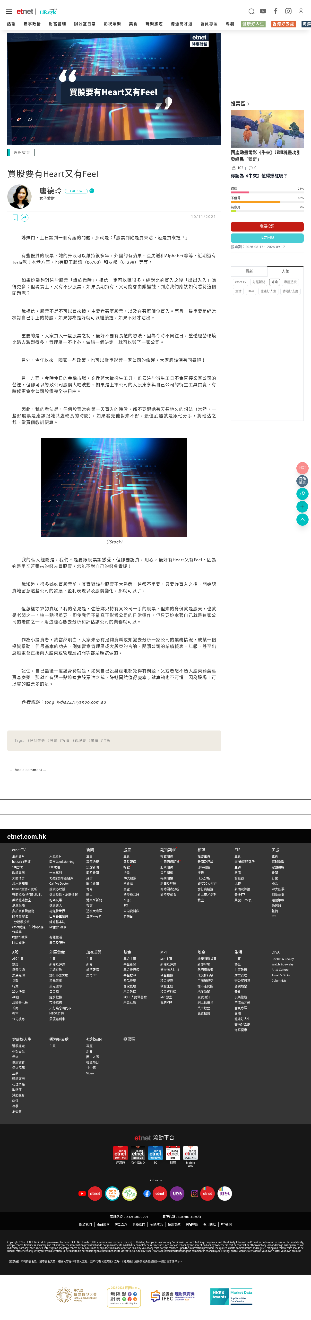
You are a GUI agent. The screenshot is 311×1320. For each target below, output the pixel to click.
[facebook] (276, 11)
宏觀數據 (278, 867)
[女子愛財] (19, 196)
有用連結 (209, 1224)
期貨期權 (168, 850)
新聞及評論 (168, 883)
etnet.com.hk (26, 836)
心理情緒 (18, 1084)
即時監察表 (168, 894)
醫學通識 (18, 1046)
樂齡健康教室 (21, 900)
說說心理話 (57, 889)
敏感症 (17, 1089)
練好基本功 (57, 922)
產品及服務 (57, 943)
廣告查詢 (121, 1224)
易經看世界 (57, 911)
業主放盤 (204, 1008)
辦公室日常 (85, 24)
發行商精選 (205, 889)
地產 (201, 953)
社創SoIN (94, 1040)
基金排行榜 (131, 969)
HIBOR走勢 (56, 1013)
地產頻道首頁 (207, 959)
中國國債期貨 (169, 861)
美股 (275, 850)
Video (90, 1073)
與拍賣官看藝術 (23, 911)
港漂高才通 (182, 24)
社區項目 (92, 1062)
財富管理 (57, 24)
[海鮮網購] (302, 481)
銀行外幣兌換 (58, 975)
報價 (237, 872)
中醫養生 (18, 1051)
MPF (164, 953)
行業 (126, 872)
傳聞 (89, 889)
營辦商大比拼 (169, 969)
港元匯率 (55, 980)
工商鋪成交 (205, 980)
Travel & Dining (281, 975)
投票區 (129, 1040)
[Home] (25, 11)
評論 (274, 282)
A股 (15, 953)
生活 (238, 291)
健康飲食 (18, 1062)
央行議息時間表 (60, 1008)
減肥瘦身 (18, 1095)
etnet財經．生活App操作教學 (27, 930)
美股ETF (239, 894)
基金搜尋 (129, 975)
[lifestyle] (58, 11)
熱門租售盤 (205, 969)
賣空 (126, 889)
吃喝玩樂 (55, 900)
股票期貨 (166, 867)
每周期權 (166, 878)
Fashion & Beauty (283, 959)
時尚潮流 (18, 943)
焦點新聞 (92, 867)
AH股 (126, 900)
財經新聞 (258, 282)
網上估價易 (205, 1002)
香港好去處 (283, 24)
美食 (133, 24)
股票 (127, 850)
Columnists (279, 980)
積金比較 (166, 986)
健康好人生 (253, 24)
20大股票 (129, 878)
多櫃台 (128, 916)
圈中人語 (92, 1057)
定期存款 (55, 969)
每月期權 (166, 872)
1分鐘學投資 (21, 922)
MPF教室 (166, 997)
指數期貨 (166, 856)
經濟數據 (55, 997)
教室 (201, 900)
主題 (237, 867)
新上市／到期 (207, 894)
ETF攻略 (54, 867)
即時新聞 (92, 872)
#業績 (94, 741)
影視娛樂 (112, 24)
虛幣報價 (92, 969)
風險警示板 (20, 1002)
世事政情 (32, 24)
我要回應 (267, 238)
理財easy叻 (94, 916)
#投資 (65, 741)
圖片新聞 (92, 883)
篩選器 (239, 878)
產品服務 (103, 1224)
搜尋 (89, 905)
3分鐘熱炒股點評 (61, 878)
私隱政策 (156, 1224)
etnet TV (240, 282)
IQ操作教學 (20, 937)
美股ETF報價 (242, 900)
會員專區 (209, 24)
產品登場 (129, 980)
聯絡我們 (138, 1224)
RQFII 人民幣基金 (135, 997)
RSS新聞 (226, 1224)
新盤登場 (204, 964)
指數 (126, 867)
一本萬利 (55, 872)
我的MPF (166, 1002)
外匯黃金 (57, 953)
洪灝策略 (18, 905)
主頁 (89, 856)
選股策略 (278, 900)
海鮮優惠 (240, 1030)
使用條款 (174, 1224)
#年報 (106, 741)
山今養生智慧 (58, 916)
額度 (15, 964)
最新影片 (18, 856)
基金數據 (129, 991)
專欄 (230, 24)
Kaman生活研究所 (24, 889)
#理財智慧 (36, 741)
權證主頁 (204, 856)
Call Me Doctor (59, 883)
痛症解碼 (18, 1068)
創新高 (128, 883)
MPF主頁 (166, 959)
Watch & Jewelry (283, 964)
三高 (15, 1073)
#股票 (53, 741)
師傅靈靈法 (20, 916)
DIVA (251, 291)
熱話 (11, 24)
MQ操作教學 (58, 927)
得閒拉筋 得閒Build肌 (27, 894)
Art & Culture (280, 969)
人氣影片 (55, 856)
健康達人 (55, 905)
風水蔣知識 (20, 883)
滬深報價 (18, 975)
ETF (237, 850)
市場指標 (55, 1002)
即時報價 (129, 861)
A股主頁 (18, 959)
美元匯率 (55, 986)
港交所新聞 (94, 900)
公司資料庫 (131, 911)
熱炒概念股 (131, 894)
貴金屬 (54, 991)
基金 (127, 953)
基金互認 (129, 1002)
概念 (275, 883)
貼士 (89, 894)
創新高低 (278, 894)
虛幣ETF (91, 975)
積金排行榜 (168, 991)
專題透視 (290, 282)
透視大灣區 (94, 911)
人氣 (285, 272)
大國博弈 (18, 878)
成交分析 (204, 878)
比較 (237, 883)
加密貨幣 (94, 953)
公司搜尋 (18, 1019)
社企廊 (91, 1068)
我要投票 (267, 226)
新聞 (90, 850)
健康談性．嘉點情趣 (63, 894)
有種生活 (55, 937)
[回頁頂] (302, 520)
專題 (89, 1046)
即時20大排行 (207, 883)
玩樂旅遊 (154, 24)
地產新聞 (204, 991)
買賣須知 (204, 997)
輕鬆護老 (18, 1078)
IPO (125, 905)
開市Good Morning (61, 861)
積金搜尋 (166, 980)
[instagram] (288, 11)
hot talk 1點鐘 (21, 861)
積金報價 (166, 975)
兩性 (15, 1100)
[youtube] (263, 11)
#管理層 (79, 741)
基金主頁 (129, 959)
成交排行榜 (205, 975)
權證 (201, 850)
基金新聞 (129, 964)
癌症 (15, 1057)
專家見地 (129, 986)
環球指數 (278, 861)
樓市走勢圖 (205, 986)
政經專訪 (18, 872)
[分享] (24, 218)
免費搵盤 (204, 1013)
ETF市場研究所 (244, 861)
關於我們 (85, 1224)
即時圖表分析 (169, 889)
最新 (249, 272)
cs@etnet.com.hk (189, 1217)
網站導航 (192, 1224)
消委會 (17, 1111)
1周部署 (17, 867)
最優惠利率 (57, 1019)
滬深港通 (18, 969)
